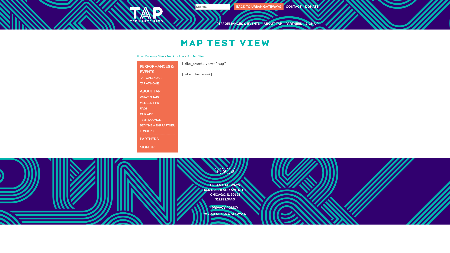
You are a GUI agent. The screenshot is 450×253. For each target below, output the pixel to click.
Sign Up (312, 24)
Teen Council (150, 119)
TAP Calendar (151, 77)
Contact (294, 7)
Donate (312, 7)
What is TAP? (149, 97)
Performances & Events (238, 24)
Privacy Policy (225, 208)
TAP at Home (149, 83)
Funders (147, 131)
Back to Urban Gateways (258, 7)
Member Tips (149, 103)
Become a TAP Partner (157, 125)
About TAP (272, 24)
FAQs (144, 108)
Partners (294, 24)
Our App (146, 114)
